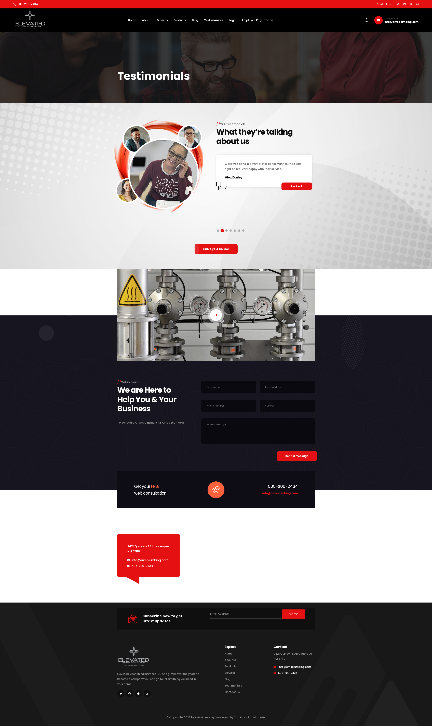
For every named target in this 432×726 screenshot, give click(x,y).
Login (232, 20)
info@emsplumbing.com (401, 20)
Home (132, 20)
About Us (231, 660)
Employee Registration (257, 20)
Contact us (384, 4)
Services (162, 20)
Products (180, 20)
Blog (195, 20)
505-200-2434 (28, 4)
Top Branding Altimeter (250, 717)
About (146, 20)
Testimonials (213, 20)
